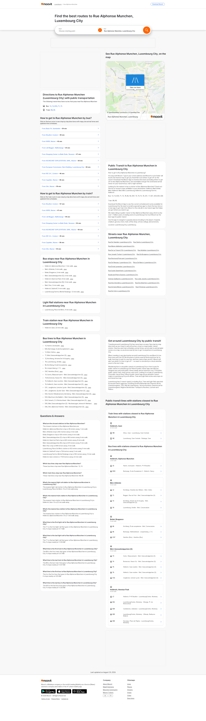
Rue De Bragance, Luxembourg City (149, 254)
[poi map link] (135, 90)
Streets (130, 690)
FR (110, 696)
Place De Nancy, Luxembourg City (144, 262)
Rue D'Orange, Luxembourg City (147, 287)
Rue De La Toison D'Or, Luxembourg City (122, 250)
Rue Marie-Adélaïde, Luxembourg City (121, 246)
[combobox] (77, 31)
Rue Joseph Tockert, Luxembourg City (121, 254)
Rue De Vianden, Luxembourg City (120, 242)
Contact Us (64, 699)
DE (105, 696)
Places (129, 687)
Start (60, 28)
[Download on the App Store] (64, 691)
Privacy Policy (55, 699)
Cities (129, 695)
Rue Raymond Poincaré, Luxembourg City (122, 258)
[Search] (146, 30)
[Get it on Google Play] (48, 691)
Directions (130, 698)
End (105, 28)
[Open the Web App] (79, 691)
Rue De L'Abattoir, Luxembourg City (147, 283)
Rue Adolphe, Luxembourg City (148, 250)
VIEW (75, 266)
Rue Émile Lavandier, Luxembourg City (121, 266)
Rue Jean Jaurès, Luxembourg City (147, 279)
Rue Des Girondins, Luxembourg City (120, 283)
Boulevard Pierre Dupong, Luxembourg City (123, 275)
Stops (129, 692)
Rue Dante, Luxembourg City (143, 242)
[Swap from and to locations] (100, 30)
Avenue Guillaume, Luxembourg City (120, 279)
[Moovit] (46, 4)
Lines (129, 684)
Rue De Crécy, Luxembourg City (119, 291)
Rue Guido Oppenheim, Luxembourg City (122, 270)
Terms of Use (45, 699)
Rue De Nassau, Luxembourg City (119, 262)
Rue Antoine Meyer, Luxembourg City (121, 287)
